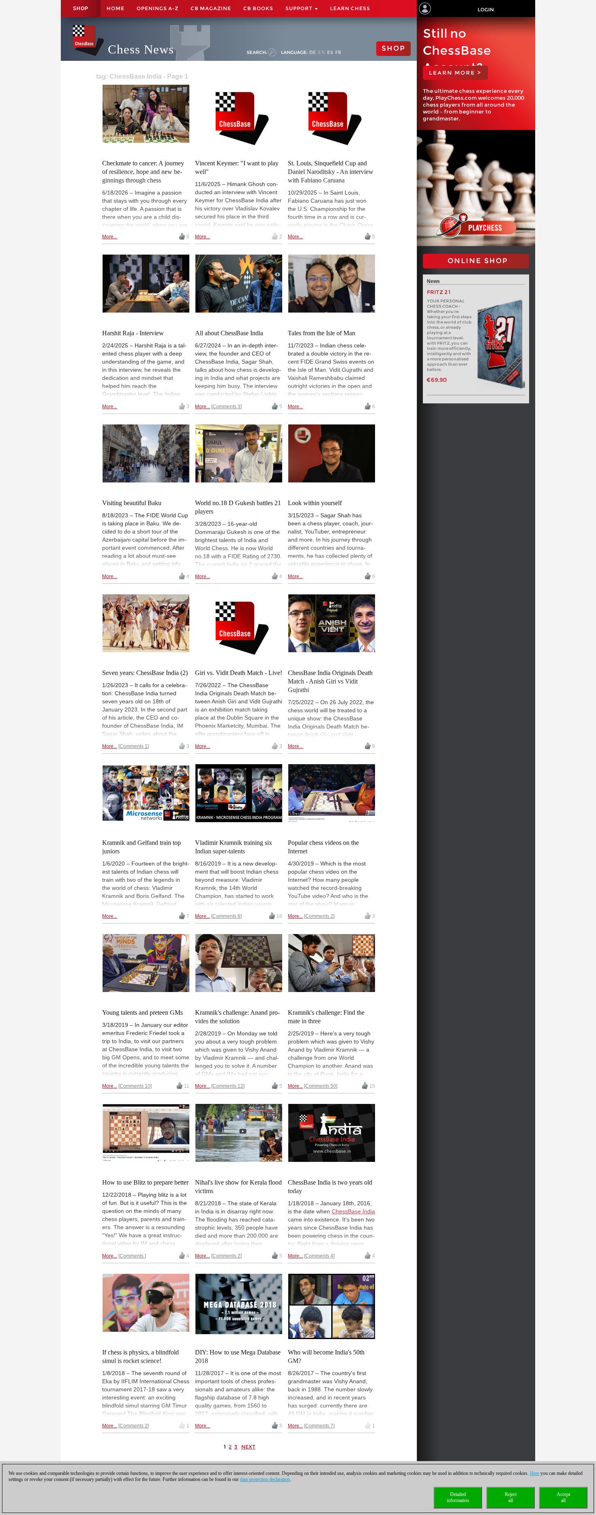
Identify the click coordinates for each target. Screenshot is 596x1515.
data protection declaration (265, 1479)
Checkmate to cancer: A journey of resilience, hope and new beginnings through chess (143, 172)
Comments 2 (319, 916)
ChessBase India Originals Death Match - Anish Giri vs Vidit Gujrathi (330, 681)
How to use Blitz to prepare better (145, 1182)
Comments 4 (319, 1256)
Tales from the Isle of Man (321, 333)
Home (115, 8)
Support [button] (299, 8)
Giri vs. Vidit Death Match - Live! (238, 672)
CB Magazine (211, 8)
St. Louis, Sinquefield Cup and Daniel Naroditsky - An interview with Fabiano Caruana (330, 172)
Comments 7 (319, 1426)
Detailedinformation (458, 1497)
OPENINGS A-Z (157, 8)
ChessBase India (353, 1211)
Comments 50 (320, 1086)
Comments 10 (135, 1086)
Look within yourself (315, 502)
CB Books (258, 8)
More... (109, 237)
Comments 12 (227, 1086)
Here (534, 1473)
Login (486, 9)
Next (248, 1447)
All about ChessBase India (229, 333)
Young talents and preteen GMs (142, 1012)
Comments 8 (226, 916)
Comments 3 (226, 406)
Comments (132, 1256)
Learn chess (350, 8)
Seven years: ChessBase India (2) (145, 672)
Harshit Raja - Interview (133, 333)
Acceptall (563, 1497)
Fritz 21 (439, 292)
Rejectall (511, 1497)
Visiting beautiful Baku (131, 502)
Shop (80, 8)
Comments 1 (134, 746)
